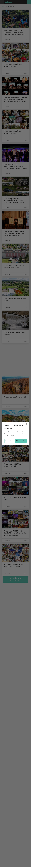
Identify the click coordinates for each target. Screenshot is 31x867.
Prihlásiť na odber (21, 441)
